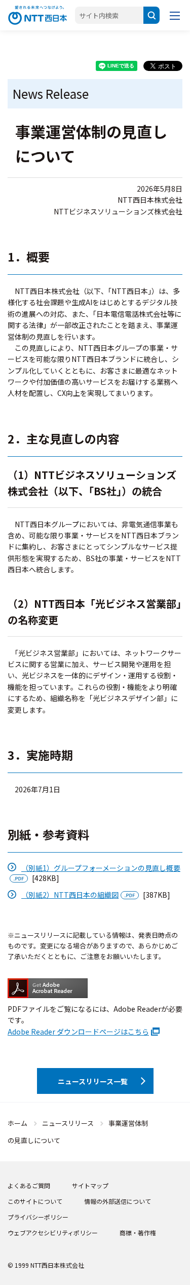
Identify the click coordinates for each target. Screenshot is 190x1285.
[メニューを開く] (175, 15)
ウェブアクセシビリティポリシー (53, 1232)
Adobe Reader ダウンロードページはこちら (78, 1031)
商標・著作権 (138, 1232)
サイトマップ (90, 1185)
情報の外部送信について (117, 1201)
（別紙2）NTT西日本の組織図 (70, 895)
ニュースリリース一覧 (93, 1081)
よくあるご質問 (29, 1185)
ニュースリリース (68, 1123)
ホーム (17, 1123)
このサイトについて (35, 1201)
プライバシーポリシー (38, 1217)
